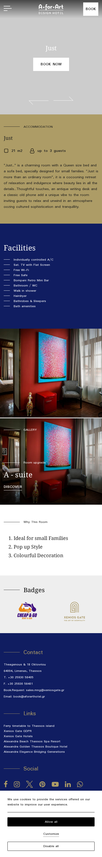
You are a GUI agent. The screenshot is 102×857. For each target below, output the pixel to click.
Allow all (51, 821)
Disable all (51, 846)
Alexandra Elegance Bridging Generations (34, 751)
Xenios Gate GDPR (18, 731)
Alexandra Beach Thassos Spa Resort (32, 741)
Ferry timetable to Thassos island (29, 726)
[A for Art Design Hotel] (51, 9)
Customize (51, 834)
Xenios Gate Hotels (18, 736)
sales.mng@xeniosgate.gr (45, 690)
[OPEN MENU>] (8, 9)
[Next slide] (63, 101)
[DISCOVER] (51, 461)
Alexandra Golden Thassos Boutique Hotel (35, 746)
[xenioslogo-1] (75, 611)
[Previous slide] (39, 101)
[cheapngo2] (27, 611)
